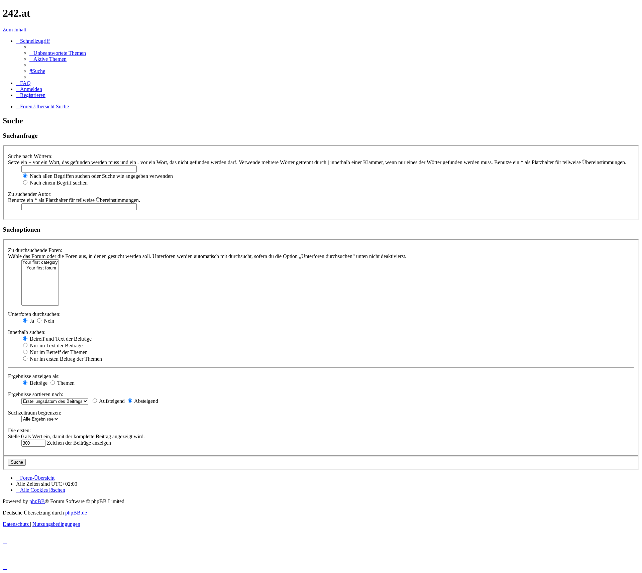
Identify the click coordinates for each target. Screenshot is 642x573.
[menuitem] (57, 53)
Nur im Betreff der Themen (58, 352)
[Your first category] (40, 262)
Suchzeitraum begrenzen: (34, 413)
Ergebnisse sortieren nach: (35, 394)
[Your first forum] (40, 268)
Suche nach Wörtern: (30, 156)
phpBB (37, 501)
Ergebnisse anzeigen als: (34, 376)
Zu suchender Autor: (29, 194)
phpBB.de (76, 512)
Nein (48, 321)
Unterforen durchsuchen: (34, 314)
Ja (31, 321)
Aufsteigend (111, 401)
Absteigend (145, 401)
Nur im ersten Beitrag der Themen (65, 359)
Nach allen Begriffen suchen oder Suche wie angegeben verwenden (100, 176)
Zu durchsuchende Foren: (35, 250)
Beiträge (37, 383)
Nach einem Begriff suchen (58, 183)
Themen (65, 383)
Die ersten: (19, 430)
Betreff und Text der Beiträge (60, 339)
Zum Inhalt (14, 29)
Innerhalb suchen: (26, 332)
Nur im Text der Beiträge (55, 345)
